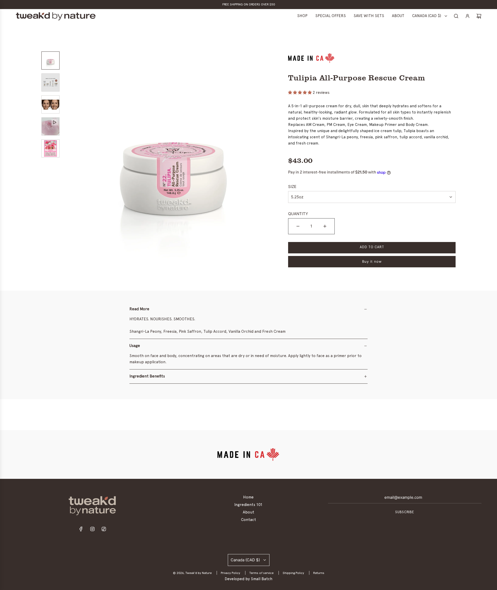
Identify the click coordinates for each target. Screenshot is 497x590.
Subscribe (404, 512)
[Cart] (479, 16)
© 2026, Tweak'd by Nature (192, 572)
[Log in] (467, 16)
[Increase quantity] (325, 226)
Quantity (298, 213)
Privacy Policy (230, 572)
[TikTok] (103, 530)
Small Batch (261, 579)
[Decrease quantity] (298, 226)
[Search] (456, 16)
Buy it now (372, 261)
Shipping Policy (293, 572)
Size (292, 186)
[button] (70, 161)
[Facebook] (81, 530)
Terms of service (261, 572)
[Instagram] (92, 530)
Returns (318, 572)
